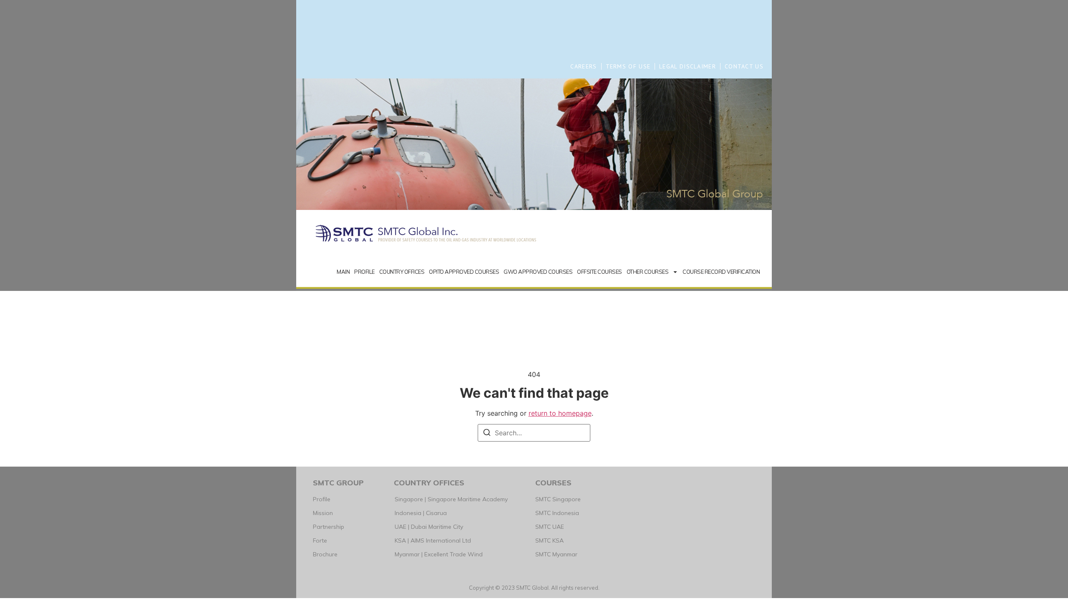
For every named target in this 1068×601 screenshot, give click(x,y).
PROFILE (364, 271)
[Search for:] (534, 433)
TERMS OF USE (628, 66)
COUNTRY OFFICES (402, 271)
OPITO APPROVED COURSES (464, 271)
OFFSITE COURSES (599, 271)
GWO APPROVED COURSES (538, 271)
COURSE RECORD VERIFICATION (721, 271)
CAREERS (583, 66)
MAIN (343, 271)
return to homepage (560, 413)
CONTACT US (744, 66)
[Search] (487, 433)
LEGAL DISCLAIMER (687, 66)
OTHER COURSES (648, 271)
